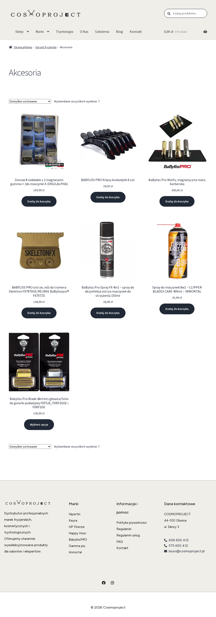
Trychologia (64, 31)
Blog (119, 31)
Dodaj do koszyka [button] (39, 201)
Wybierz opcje (39, 424)
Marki (40, 31)
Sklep (19, 31)
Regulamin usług (128, 535)
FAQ (119, 542)
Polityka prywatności (131, 523)
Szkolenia (102, 31)
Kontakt (136, 31)
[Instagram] (112, 583)
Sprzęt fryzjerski (46, 47)
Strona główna (23, 47)
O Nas (84, 31)
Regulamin (123, 529)
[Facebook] (104, 583)
